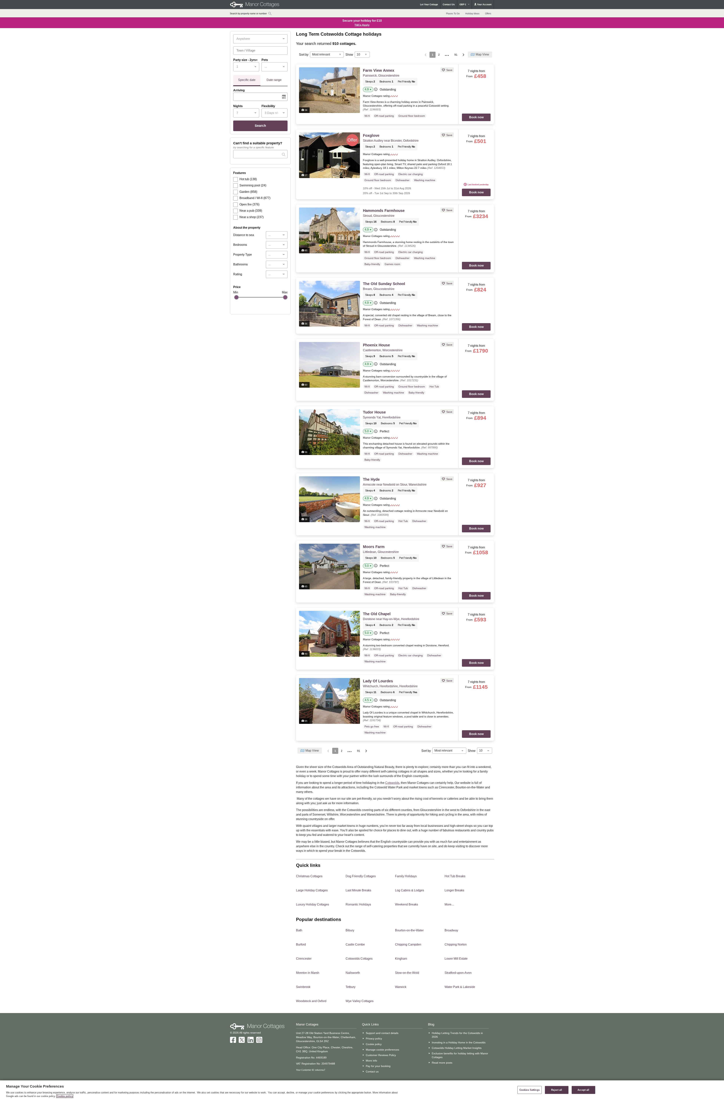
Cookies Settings (529, 1089)
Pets (265, 59)
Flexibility (268, 106)
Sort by (303, 54)
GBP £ (463, 4)
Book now (476, 117)
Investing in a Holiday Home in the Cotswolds (458, 1042)
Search (260, 126)
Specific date (246, 79)
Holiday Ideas (472, 13)
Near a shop (251, 217)
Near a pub (250, 210)
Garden (248, 191)
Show (349, 54)
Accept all (583, 1089)
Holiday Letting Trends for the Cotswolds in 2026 (457, 1035)
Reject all (556, 1089)
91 (455, 54)
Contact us (372, 1071)
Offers (488, 13)
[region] (362, 1090)
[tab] (246, 80)
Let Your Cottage (429, 4)
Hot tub (248, 179)
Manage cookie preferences (382, 1049)
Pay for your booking (378, 1066)
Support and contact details (382, 1033)
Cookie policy (374, 1044)
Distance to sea (243, 235)
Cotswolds (392, 782)
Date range (274, 79)
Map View (482, 54)
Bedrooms (240, 244)
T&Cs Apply (362, 24)
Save (449, 69)
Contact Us (449, 4)
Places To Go (453, 13)
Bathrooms (240, 264)
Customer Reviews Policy (381, 1055)
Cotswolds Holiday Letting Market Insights (457, 1047)
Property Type (242, 254)
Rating (237, 274)
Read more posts (442, 1062)
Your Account (484, 4)
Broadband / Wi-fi (254, 198)
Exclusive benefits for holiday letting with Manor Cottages (460, 1055)
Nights (238, 106)
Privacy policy (374, 1038)
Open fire (249, 204)
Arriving (239, 90)
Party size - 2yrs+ (245, 59)
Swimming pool (252, 185)
